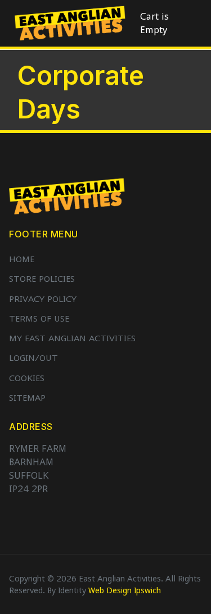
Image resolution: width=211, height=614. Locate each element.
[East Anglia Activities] (70, 22)
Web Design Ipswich (124, 590)
